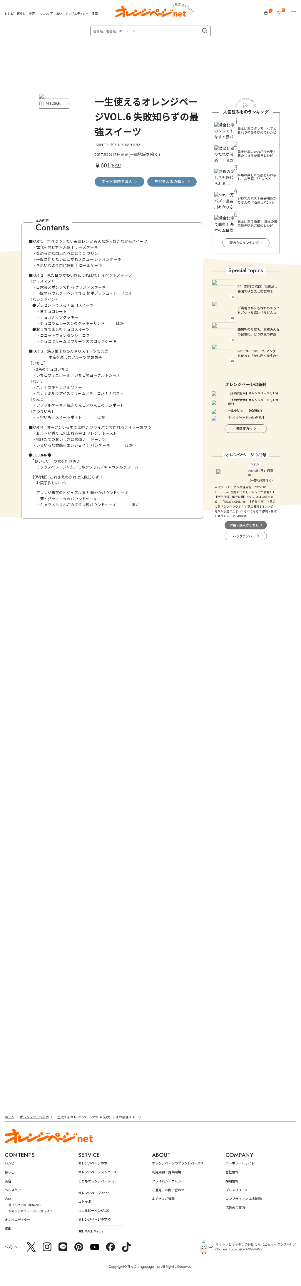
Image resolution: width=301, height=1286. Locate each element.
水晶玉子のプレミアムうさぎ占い (30, 1211)
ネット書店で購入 (117, 181)
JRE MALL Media (90, 1231)
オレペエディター (76, 13)
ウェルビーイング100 (93, 1210)
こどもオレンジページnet (97, 1181)
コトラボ (84, 1201)
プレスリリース (236, 1189)
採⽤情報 (231, 1181)
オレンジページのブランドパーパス (178, 1163)
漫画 (95, 13)
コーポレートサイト (240, 1163)
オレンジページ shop (94, 1192)
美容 (32, 13)
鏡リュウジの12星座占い (25, 1205)
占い (59, 13)
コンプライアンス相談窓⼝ (244, 1198)
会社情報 (231, 1171)
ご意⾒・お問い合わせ (168, 1189)
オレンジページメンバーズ (97, 1171)
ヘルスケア (45, 13)
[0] (265, 13)
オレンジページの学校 (94, 1219)
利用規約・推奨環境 (166, 1171)
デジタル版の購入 (169, 181)
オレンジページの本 (34, 1116)
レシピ (9, 13)
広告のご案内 (235, 1207)
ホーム (9, 1116)
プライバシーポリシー (168, 1181)
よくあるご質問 (163, 1198)
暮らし (21, 13)
